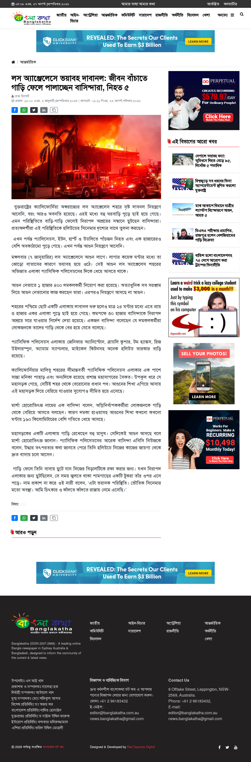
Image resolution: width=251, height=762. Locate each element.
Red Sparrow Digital (141, 746)
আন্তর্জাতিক (109, 15)
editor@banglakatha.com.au (114, 712)
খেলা (206, 15)
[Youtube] (235, 747)
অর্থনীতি (177, 15)
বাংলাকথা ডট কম (52, 746)
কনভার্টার (230, 4)
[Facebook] (219, 747)
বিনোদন (193, 15)
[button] (241, 14)
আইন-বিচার (74, 18)
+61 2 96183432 (114, 701)
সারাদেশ (145, 15)
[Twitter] (227, 747)
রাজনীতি (161, 15)
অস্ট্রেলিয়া (90, 15)
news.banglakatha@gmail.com (117, 718)
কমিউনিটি (128, 15)
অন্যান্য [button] (224, 15)
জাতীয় (61, 15)
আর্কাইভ (213, 4)
